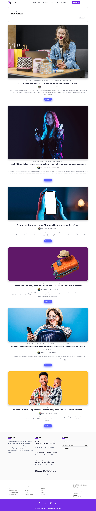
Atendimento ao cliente (38, 161)
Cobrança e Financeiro (45, 486)
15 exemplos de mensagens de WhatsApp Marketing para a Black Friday (48, 225)
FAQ (57, 486)
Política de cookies (12, 494)
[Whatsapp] (42, 503)
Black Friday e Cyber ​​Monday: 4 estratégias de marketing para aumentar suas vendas (48, 164)
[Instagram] (54, 503)
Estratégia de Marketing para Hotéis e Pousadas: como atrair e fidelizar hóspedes (48, 286)
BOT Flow (29, 343)
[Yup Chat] (12, 2)
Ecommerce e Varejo (45, 484)
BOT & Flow (27, 490)
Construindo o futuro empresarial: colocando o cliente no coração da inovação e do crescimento (45, 443)
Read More (47, 99)
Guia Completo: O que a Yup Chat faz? (46, 452)
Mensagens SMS (47, 80)
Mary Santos (44, 87)
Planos (10, 486)
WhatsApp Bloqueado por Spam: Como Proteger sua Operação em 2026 (46, 461)
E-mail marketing (28, 80)
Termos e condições (13, 490)
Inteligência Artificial (29, 494)
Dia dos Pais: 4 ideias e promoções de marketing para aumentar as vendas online (47, 410)
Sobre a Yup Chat (12, 484)
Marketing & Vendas (38, 80)
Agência (42, 492)
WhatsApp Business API (65, 80)
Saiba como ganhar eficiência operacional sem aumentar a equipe (45, 471)
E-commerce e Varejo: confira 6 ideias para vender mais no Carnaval (48, 83)
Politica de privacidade (13, 492)
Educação (43, 488)
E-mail (26, 488)
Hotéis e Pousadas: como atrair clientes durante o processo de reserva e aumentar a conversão (48, 347)
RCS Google (51, 283)
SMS (25, 484)
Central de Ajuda (60, 484)
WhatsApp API (27, 486)
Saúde (42, 490)
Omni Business (56, 80)
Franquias (43, 494)
